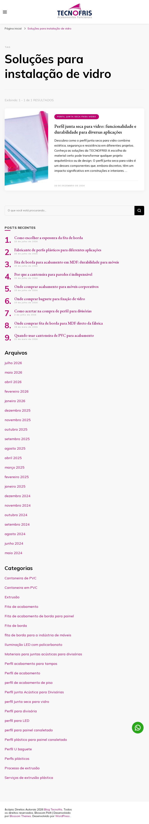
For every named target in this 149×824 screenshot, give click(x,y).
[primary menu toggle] (5, 12)
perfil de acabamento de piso (29, 682)
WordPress (62, 816)
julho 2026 (13, 363)
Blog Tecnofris (53, 809)
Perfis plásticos (17, 758)
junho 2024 (14, 543)
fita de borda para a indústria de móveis (38, 635)
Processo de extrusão (22, 768)
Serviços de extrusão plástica (29, 777)
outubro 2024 (16, 515)
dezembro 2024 (17, 496)
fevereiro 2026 (17, 391)
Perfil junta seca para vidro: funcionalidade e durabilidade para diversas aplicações (95, 129)
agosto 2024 (15, 534)
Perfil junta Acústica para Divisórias (34, 692)
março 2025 (14, 467)
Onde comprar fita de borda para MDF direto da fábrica (58, 323)
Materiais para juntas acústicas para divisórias (43, 654)
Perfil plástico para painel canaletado (36, 739)
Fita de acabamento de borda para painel (39, 616)
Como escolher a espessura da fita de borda (49, 237)
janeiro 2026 (15, 401)
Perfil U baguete (18, 749)
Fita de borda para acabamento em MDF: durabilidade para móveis (66, 262)
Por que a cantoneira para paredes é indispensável (53, 274)
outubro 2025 (16, 429)
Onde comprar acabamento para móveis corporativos (56, 286)
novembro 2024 (18, 505)
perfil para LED (17, 720)
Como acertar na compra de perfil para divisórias (53, 311)
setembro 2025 (17, 439)
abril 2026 (13, 382)
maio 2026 (13, 372)
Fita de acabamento (21, 606)
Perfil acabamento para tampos (31, 663)
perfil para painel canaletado (29, 730)
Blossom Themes (20, 816)
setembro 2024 (17, 524)
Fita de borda (16, 625)
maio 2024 (13, 553)
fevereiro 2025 (17, 477)
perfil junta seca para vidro (76, 116)
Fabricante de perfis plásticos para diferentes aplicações (57, 249)
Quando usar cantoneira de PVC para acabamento (54, 335)
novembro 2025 (18, 420)
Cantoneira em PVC (21, 587)
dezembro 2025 (17, 410)
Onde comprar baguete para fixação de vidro (49, 298)
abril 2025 (13, 458)
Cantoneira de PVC (20, 578)
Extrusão (12, 597)
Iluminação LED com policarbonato (33, 644)
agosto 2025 (15, 448)
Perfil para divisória (21, 711)
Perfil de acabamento (22, 673)
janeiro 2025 (15, 486)
